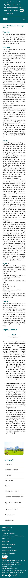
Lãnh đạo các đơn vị (11, 509)
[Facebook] (3, 576)
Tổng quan (8, 464)
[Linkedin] (13, 576)
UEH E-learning (7, 547)
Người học (7, 5)
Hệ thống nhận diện (8, 553)
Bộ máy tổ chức (10, 515)
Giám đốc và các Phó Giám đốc (13, 503)
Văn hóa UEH (9, 480)
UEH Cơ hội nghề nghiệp (9, 550)
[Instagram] (16, 576)
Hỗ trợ (16, 10)
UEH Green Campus (8, 544)
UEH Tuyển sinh (7, 527)
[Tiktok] (19, 576)
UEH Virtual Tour (7, 539)
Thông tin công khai (8, 533)
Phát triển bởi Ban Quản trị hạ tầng (13, 572)
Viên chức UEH (9, 520)
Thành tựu (8, 475)
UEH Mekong (8, 10)
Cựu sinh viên (17, 5)
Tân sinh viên (17, 2)
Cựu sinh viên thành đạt (12, 491)
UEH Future (5, 530)
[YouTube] (6, 576)
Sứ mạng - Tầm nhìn (11, 469)
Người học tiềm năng (11, 7)
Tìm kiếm (10, 13)
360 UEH (7, 486)
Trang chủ (7, 2)
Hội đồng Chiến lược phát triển (14, 496)
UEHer (21, 7)
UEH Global (5, 541)
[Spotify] (9, 576)
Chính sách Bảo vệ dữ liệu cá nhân (13, 536)
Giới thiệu (13, 26)
